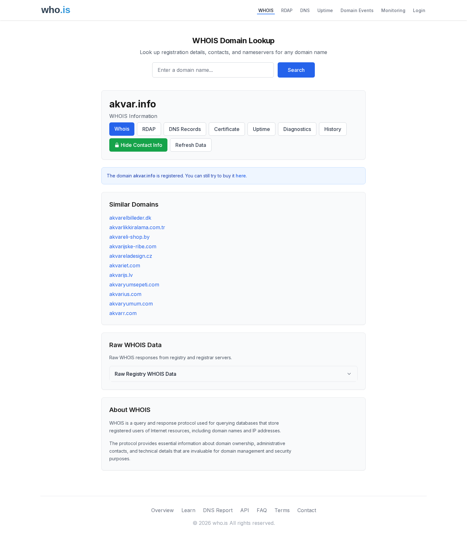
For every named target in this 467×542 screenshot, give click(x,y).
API (244, 510)
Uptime (325, 10)
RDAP (287, 10)
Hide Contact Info (141, 145)
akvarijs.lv (121, 275)
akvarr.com (123, 313)
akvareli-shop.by (129, 237)
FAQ (262, 510)
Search (296, 70)
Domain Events (357, 10)
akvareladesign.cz (130, 256)
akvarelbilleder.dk (130, 218)
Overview (162, 510)
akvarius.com (125, 294)
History (332, 129)
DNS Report (218, 510)
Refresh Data (190, 145)
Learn (188, 510)
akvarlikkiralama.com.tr (137, 227)
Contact (306, 510)
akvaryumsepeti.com (134, 284)
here (241, 175)
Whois (121, 129)
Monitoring (393, 10)
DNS (305, 10)
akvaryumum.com (131, 303)
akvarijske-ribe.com (132, 246)
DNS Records (185, 129)
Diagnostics (297, 129)
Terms (282, 510)
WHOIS (266, 10)
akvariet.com (124, 265)
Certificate (227, 129)
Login (419, 10)
